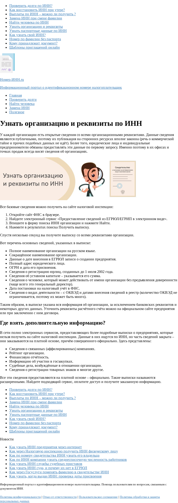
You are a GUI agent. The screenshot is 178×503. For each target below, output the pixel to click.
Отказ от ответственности (60, 497)
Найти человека (22, 104)
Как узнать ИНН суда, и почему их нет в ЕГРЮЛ (48, 468)
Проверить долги (23, 99)
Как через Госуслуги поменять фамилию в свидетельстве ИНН (59, 472)
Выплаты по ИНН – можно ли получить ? (42, 14)
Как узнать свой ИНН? (27, 35)
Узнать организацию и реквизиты (36, 26)
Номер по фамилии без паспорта (35, 39)
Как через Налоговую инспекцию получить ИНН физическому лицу (63, 451)
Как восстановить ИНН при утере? (37, 10)
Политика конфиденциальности (20, 497)
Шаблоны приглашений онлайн (34, 47)
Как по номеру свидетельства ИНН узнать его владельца (54, 455)
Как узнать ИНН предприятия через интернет (45, 447)
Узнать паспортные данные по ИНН (38, 31)
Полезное (16, 112)
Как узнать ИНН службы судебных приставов (45, 464)
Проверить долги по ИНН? (30, 6)
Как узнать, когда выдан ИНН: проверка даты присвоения (55, 476)
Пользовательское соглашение (98, 497)
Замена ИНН (19, 108)
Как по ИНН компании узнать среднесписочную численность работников (68, 460)
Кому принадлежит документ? (33, 43)
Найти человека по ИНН (29, 22)
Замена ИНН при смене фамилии (35, 18)
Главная (15, 95)
